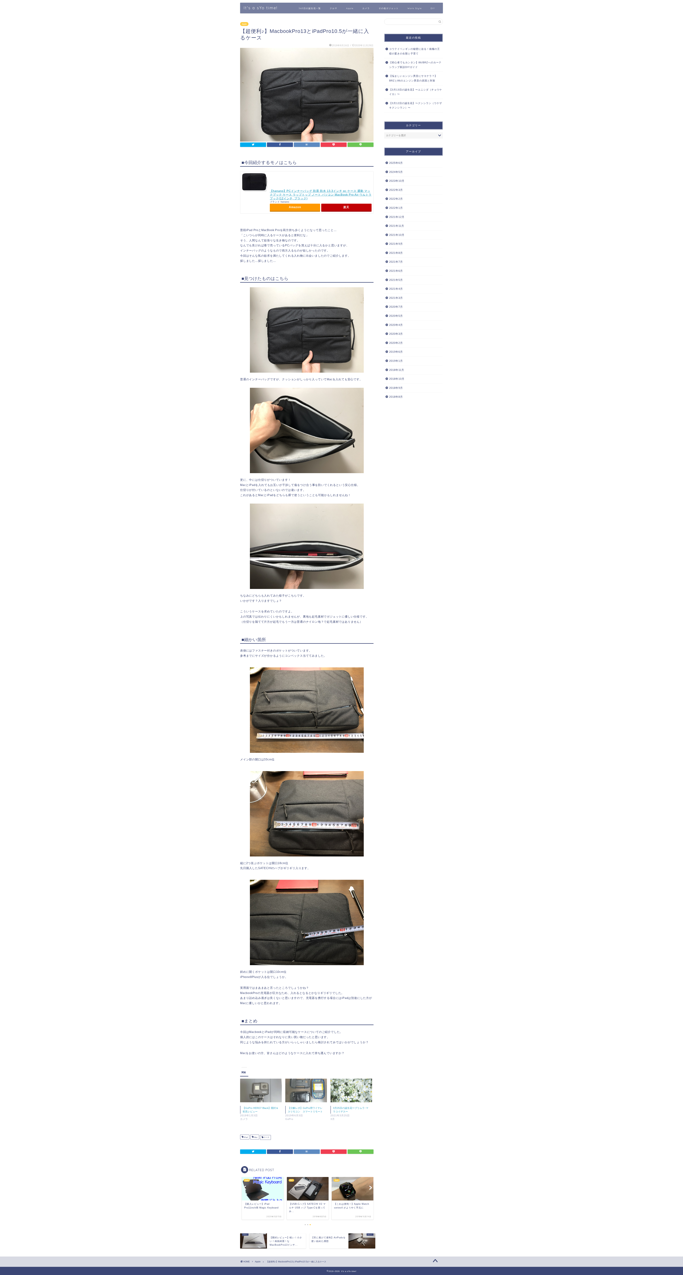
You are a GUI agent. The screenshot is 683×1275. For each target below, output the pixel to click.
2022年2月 (396, 198)
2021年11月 (396, 225)
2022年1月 (396, 207)
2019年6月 (396, 351)
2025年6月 (396, 162)
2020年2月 (396, 342)
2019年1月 (396, 360)
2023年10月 (396, 180)
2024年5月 (396, 171)
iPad (245, 1137)
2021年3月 (396, 297)
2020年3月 (396, 333)
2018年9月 (396, 387)
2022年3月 (396, 189)
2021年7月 (396, 261)
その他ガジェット (389, 8)
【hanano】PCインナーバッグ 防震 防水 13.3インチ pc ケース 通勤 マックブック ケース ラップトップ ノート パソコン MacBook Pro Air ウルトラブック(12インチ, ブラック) (321, 194)
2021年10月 (396, 234)
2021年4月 (396, 288)
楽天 (346, 207)
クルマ (333, 8)
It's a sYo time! (260, 7)
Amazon (295, 207)
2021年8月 (396, 252)
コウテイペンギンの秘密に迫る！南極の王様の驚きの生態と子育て (414, 51)
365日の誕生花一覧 (310, 8)
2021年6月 (396, 270)
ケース (266, 1137)
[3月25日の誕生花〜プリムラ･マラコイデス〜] (351, 1090)
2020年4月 (396, 324)
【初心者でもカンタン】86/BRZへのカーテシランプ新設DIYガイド (415, 64)
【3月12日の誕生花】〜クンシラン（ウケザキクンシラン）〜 (415, 105)
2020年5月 (396, 315)
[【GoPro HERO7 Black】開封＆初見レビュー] (261, 1090)
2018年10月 (396, 378)
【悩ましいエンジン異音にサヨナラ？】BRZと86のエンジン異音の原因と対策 (413, 78)
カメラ (366, 8)
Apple (349, 8)
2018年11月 (396, 369)
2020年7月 (396, 306)
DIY (433, 8)
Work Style (414, 8)
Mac (256, 1137)
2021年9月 (396, 243)
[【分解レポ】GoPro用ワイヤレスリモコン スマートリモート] (306, 1090)
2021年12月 (396, 216)
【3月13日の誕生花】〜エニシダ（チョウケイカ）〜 (415, 92)
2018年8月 (396, 396)
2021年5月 (396, 279)
